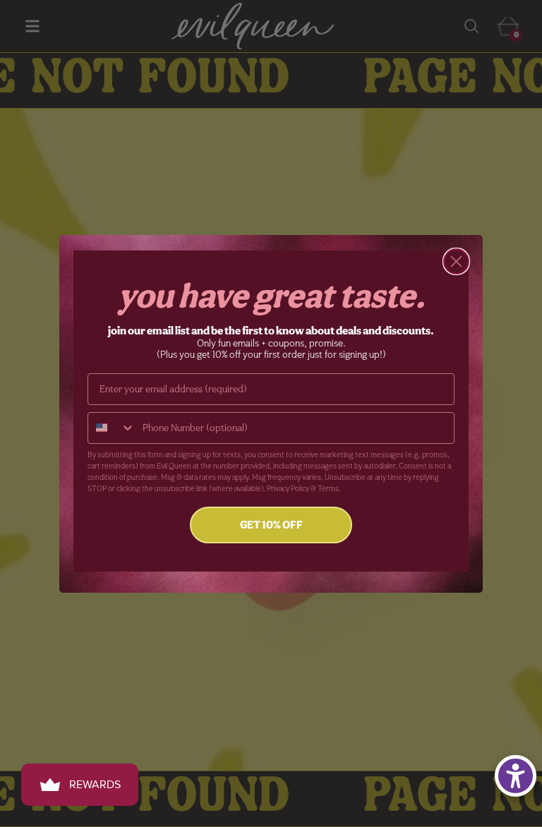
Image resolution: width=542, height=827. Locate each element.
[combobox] (112, 428)
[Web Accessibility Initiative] (515, 775)
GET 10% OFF (271, 524)
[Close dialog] (456, 261)
